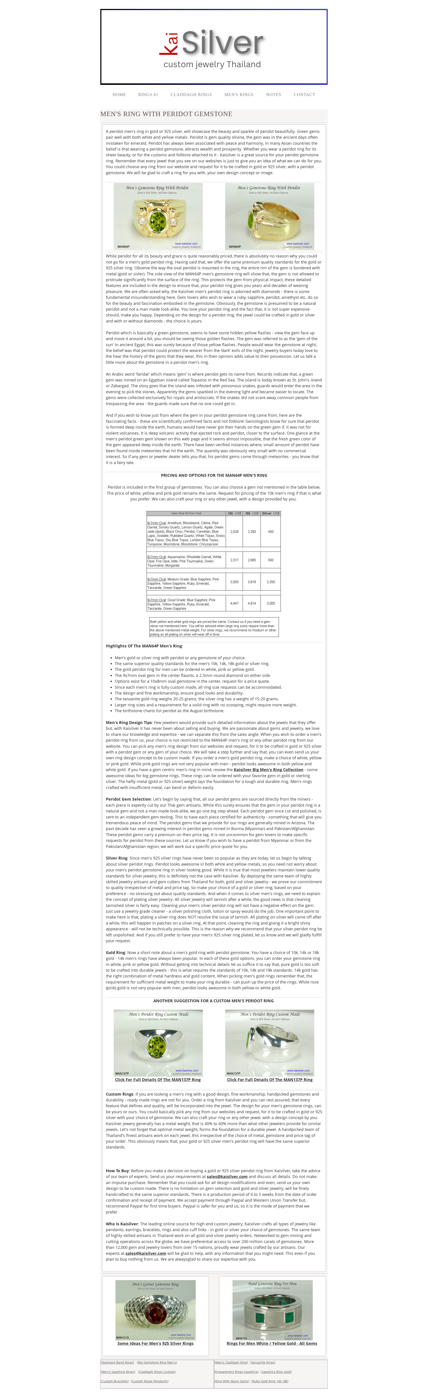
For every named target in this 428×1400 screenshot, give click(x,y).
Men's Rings (239, 94)
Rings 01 (148, 94)
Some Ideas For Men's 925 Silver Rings (155, 1343)
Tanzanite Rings (262, 1362)
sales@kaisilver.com (227, 1176)
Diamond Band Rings (117, 1362)
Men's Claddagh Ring (231, 1362)
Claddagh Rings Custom (157, 1372)
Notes (274, 94)
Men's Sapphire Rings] (118, 1372)
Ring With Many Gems (231, 1381)
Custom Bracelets (115, 1381)
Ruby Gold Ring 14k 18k (269, 1381)
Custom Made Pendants (149, 1381)
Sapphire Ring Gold (276, 1372)
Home (119, 94)
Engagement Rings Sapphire (236, 1372)
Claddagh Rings (192, 94)
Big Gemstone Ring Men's (157, 1362)
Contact (304, 94)
